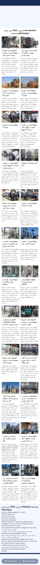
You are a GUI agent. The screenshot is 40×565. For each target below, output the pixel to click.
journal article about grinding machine (13, 549)
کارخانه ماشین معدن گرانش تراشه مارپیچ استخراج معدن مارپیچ (19, 535)
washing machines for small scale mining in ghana (17, 522)
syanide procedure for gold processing (14, 545)
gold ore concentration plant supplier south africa (17, 539)
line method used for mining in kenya (13, 543)
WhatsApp (23, 33)
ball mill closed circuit (8, 514)
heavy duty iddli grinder (9, 520)
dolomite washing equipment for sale (13, 512)
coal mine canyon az (8, 516)
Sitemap (4, 551)
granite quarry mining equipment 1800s (14, 533)
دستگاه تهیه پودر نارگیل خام (9, 529)
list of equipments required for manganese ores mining (19, 528)
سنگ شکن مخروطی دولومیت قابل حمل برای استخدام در (17, 531)
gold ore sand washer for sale (11, 526)
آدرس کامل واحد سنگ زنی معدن (10, 537)
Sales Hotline (30, 561)
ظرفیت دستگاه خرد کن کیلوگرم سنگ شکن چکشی (15, 547)
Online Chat (12, 561)
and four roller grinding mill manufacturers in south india (19, 541)
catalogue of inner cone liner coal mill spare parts (17, 524)
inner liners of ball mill (8, 518)
